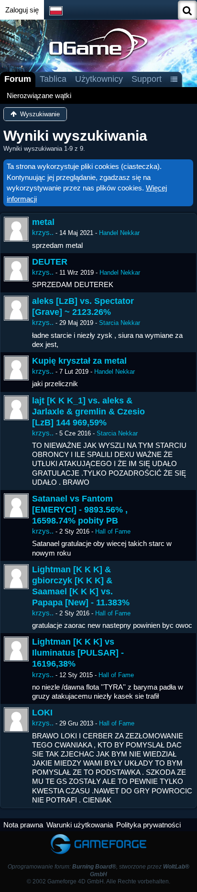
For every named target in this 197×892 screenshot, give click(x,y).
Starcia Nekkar (119, 322)
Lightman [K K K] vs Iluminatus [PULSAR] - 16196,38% (78, 653)
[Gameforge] (98, 836)
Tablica (53, 79)
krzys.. (43, 232)
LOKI (42, 712)
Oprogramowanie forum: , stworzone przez (98, 870)
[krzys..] (16, 229)
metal (43, 222)
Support (146, 79)
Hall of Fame (113, 531)
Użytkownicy (99, 79)
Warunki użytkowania (79, 825)
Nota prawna (23, 825)
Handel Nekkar (119, 232)
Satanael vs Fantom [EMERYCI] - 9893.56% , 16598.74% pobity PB (80, 509)
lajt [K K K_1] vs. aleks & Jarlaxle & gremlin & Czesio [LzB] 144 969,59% (88, 411)
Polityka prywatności (148, 825)
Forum (17, 79)
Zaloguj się (22, 10)
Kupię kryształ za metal (79, 361)
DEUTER (49, 262)
